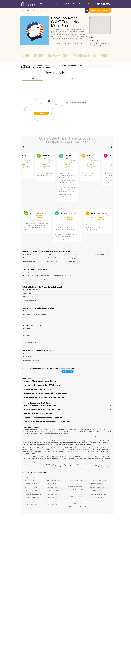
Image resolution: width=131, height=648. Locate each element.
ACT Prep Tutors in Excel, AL (54, 480)
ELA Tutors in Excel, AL (96, 490)
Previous (24, 147)
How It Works (65, 4)
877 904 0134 (104, 4)
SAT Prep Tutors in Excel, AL (32, 504)
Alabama (39, 10)
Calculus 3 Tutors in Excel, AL (98, 497)
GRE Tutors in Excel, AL (53, 490)
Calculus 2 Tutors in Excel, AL (98, 494)
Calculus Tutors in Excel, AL (32, 497)
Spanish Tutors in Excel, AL (75, 503)
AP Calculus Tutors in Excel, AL (76, 486)
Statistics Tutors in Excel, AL (32, 501)
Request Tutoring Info (100, 10)
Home (22, 10)
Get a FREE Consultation (53, 79)
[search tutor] (87, 10)
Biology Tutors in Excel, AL (53, 501)
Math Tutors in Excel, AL (31, 480)
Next (111, 147)
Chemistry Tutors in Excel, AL (32, 483)
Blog (74, 4)
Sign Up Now (67, 371)
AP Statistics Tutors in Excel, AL (33, 494)
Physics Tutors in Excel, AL (31, 487)
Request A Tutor (32, 79)
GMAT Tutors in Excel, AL (53, 494)
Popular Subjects (30, 477)
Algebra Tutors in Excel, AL (75, 496)
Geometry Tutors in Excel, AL (75, 500)
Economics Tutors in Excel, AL (98, 483)
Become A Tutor (53, 4)
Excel (46, 10)
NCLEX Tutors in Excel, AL (53, 497)
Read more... (55, 48)
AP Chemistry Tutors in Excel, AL (76, 489)
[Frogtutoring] (27, 4)
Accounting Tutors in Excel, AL (98, 487)
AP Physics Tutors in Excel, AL (32, 490)
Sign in (90, 4)
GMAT (33, 10)
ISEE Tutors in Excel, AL (53, 483)
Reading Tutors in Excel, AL (75, 493)
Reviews (81, 4)
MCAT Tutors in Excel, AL (53, 487)
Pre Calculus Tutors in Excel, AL (98, 480)
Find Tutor (41, 4)
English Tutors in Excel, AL (53, 504)
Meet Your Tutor (74, 79)
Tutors (27, 10)
